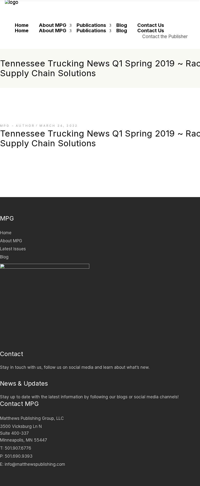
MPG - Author (17, 125)
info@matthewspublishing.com (35, 464)
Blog (4, 256)
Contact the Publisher (165, 36)
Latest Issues (13, 248)
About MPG (11, 240)
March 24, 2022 (59, 125)
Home (5, 232)
